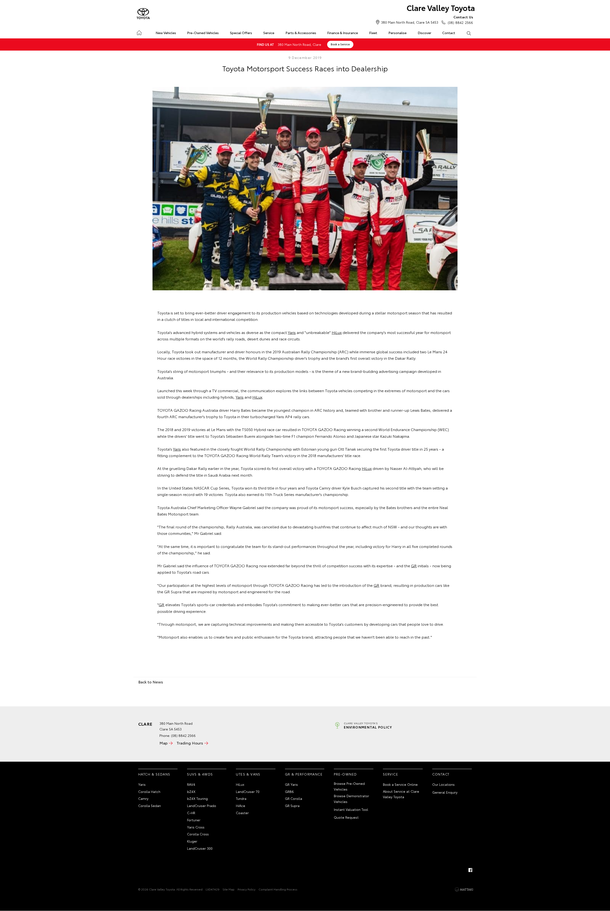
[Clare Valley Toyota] (143, 14)
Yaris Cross (195, 827)
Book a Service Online (400, 784)
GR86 (289, 791)
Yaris (292, 332)
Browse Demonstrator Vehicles (351, 798)
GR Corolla (293, 798)
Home (139, 32)
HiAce (240, 805)
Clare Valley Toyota (441, 7)
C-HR (191, 812)
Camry (143, 798)
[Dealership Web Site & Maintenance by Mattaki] (464, 889)
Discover (424, 32)
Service (268, 32)
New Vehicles (166, 32)
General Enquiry (445, 792)
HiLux (337, 332)
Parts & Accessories (300, 32)
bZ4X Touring (197, 798)
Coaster (242, 812)
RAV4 (191, 784)
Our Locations (443, 784)
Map (163, 742)
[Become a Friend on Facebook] (470, 870)
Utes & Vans (248, 774)
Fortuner (193, 819)
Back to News (150, 681)
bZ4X (191, 791)
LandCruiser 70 (247, 791)
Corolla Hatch (149, 791)
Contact (448, 32)
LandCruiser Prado (201, 805)
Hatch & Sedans (154, 774)
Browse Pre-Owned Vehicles (349, 786)
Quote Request (346, 817)
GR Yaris (291, 784)
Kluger (192, 841)
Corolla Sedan (149, 805)
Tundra (241, 798)
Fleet (373, 32)
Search (469, 33)
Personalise (397, 32)
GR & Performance (304, 774)
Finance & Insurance (342, 32)
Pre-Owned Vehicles (203, 32)
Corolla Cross (198, 834)
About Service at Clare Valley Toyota (401, 794)
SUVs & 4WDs (200, 774)
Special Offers (241, 32)
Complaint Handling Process (278, 889)
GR (414, 565)
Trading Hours (190, 742)
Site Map (228, 889)
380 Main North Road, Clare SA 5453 (409, 22)
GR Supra (292, 805)
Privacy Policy (246, 889)
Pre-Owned (345, 774)
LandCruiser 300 (200, 848)
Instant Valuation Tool (351, 809)
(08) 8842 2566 (460, 20)
